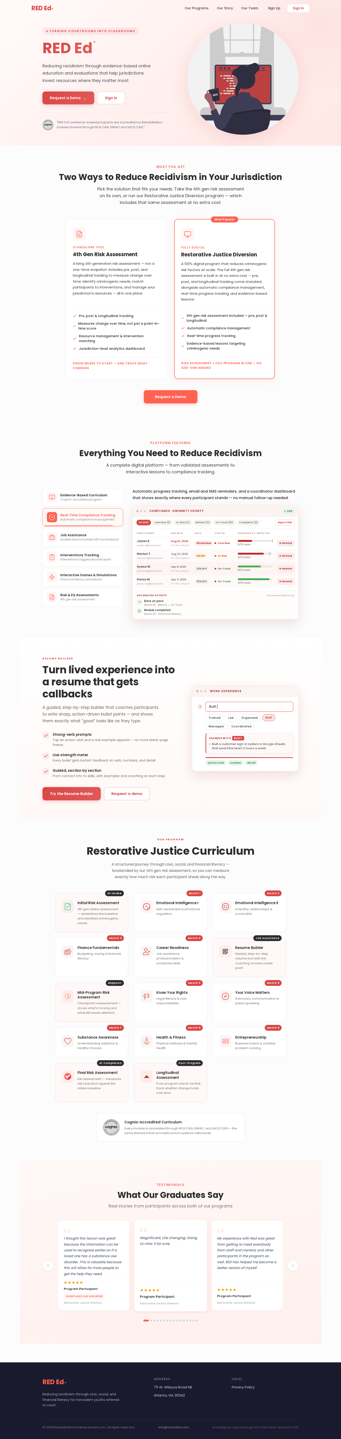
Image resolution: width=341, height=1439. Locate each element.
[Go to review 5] (161, 1307)
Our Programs (197, 8)
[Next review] (293, 1252)
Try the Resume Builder (71, 780)
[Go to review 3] (154, 1307)
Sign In (298, 8)
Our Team (249, 8)
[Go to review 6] (164, 1307)
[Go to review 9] (174, 1307)
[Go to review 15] (193, 1307)
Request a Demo (68, 98)
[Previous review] (48, 1252)
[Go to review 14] (190, 1307)
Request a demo (126, 780)
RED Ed (42, 8)
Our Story (225, 8)
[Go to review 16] (197, 1307)
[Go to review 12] (184, 1307)
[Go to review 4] (158, 1307)
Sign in (111, 97)
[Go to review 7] (167, 1307)
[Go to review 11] (180, 1307)
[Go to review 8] (171, 1307)
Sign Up (274, 8)
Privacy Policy (243, 1374)
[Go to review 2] (151, 1307)
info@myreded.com (173, 1414)
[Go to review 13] (187, 1307)
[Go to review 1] (146, 1307)
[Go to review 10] (177, 1307)
